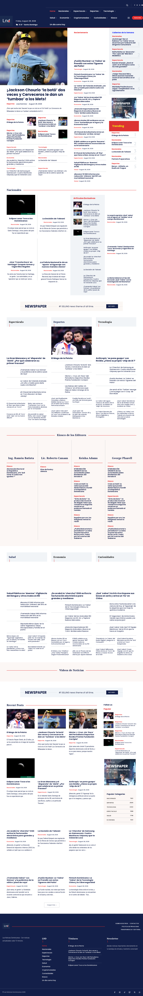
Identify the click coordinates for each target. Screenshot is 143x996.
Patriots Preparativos (121, 159)
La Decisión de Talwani (47, 160)
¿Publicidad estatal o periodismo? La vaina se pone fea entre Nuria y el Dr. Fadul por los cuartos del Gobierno (83, 533)
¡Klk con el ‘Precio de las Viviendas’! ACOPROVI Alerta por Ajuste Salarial (82, 653)
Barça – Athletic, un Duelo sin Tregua (120, 167)
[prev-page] (57, 85)
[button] (127, 5)
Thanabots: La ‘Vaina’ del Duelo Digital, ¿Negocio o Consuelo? (105, 640)
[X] (139, 5)
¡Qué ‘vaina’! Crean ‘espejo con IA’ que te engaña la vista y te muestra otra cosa (125, 652)
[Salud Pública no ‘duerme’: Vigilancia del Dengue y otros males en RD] (27, 576)
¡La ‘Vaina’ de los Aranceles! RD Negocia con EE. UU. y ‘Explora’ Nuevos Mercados (88, 99)
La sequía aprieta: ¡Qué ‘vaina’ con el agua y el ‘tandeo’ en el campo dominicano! (120, 217)
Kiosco (9, 466)
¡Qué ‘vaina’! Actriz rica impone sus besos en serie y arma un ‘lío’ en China (115, 596)
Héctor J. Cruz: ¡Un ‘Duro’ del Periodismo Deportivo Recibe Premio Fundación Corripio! (16, 137)
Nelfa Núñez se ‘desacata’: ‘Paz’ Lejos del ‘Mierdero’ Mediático (123, 54)
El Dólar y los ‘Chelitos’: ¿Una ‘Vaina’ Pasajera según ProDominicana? (60, 653)
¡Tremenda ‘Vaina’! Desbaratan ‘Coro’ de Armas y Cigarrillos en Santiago (120, 249)
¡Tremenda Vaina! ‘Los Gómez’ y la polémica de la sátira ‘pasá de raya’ (52, 173)
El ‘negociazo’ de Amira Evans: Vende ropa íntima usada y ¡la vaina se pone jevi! (122, 618)
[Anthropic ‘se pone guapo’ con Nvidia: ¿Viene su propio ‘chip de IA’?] (77, 250)
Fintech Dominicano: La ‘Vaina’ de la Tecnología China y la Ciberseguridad (89, 76)
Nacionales (43, 131)
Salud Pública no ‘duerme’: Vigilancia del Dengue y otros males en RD (90, 164)
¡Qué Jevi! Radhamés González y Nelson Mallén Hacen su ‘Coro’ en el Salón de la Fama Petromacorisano (60, 401)
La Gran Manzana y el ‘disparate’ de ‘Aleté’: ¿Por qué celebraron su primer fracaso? (20, 152)
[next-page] (62, 85)
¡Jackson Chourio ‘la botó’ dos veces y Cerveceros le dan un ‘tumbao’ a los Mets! (36, 94)
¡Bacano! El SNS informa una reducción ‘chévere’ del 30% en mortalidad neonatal (87, 176)
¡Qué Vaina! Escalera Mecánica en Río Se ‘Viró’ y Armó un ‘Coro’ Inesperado (126, 641)
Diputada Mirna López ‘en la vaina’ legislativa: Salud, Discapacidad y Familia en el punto (32, 626)
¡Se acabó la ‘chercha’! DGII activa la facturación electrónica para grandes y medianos (21, 162)
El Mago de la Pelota (15, 122)
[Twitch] (130, 992)
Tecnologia (42, 147)
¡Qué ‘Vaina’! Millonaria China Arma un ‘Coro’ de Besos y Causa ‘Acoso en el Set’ (105, 652)
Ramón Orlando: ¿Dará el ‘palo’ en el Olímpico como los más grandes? (123, 65)
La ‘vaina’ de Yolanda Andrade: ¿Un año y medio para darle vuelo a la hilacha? (90, 88)
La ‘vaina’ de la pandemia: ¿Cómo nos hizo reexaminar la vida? (16, 648)
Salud (76, 169)
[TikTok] (125, 992)
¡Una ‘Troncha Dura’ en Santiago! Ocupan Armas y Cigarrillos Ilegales (21, 264)
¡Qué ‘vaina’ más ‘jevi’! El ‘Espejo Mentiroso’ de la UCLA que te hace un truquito (123, 629)
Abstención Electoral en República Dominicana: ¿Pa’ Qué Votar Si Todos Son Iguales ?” (16, 473)
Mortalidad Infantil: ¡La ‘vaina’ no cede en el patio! (36, 648)
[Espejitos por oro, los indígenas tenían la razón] (98, 518)
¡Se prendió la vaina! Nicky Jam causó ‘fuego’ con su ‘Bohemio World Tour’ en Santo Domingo (37, 416)
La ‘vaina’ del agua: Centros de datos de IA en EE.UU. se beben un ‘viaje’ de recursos (105, 403)
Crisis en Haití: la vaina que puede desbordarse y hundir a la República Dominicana (83, 488)
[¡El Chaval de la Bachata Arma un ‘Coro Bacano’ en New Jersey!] (13, 394)
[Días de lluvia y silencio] (64, 469)
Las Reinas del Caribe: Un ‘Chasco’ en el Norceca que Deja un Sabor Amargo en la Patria (77, 389)
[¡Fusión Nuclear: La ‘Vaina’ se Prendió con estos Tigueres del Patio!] (90, 47)
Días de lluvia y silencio (46, 470)
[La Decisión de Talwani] (53, 205)
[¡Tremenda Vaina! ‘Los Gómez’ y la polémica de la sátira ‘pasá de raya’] (77, 289)
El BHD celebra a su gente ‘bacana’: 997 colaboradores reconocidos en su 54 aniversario (89, 143)
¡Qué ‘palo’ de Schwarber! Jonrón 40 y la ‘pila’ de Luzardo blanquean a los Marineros (82, 414)
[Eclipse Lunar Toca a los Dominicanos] (63, 134)
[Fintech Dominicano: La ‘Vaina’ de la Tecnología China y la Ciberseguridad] (57, 607)
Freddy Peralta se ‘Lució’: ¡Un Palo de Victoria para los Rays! (82, 400)
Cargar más (51, 905)
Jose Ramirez (21, 104)
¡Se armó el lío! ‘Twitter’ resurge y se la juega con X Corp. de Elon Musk (123, 391)
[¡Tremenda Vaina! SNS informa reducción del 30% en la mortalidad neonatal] (13, 615)
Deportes (11, 104)
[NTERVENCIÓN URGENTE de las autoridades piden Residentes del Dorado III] (98, 469)
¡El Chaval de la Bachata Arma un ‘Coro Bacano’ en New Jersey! (89, 133)
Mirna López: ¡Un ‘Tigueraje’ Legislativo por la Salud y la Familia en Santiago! (16, 638)
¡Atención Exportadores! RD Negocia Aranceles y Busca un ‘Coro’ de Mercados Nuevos (87, 111)
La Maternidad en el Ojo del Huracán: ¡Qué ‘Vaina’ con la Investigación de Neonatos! (119, 280)
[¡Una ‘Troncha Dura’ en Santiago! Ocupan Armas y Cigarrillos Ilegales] (21, 248)
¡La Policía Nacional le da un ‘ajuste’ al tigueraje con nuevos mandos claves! (54, 264)
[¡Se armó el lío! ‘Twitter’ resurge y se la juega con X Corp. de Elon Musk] (102, 391)
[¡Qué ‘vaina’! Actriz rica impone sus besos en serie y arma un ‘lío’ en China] (116, 576)
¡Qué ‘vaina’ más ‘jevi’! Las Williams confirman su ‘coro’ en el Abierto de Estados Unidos (60, 413)
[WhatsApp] (140, 992)
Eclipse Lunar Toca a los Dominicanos (46, 135)
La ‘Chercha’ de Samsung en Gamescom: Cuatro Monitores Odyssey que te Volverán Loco (19, 173)
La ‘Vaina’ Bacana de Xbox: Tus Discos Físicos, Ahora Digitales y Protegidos (105, 414)
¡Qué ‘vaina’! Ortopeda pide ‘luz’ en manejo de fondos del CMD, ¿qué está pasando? (36, 638)
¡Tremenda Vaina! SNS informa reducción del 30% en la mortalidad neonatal (33, 615)
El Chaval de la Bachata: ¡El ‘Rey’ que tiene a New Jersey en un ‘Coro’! (90, 154)
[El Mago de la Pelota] (31, 121)
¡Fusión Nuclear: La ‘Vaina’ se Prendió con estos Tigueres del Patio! (89, 63)
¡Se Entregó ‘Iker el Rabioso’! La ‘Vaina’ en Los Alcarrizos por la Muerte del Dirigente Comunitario (124, 42)
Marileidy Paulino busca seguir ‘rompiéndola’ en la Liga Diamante (123, 89)
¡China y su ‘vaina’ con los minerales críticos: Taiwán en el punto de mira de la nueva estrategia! (125, 415)
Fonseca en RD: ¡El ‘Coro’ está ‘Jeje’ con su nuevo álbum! (16, 416)
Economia (10, 157)
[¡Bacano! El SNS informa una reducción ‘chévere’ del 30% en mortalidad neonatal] (13, 604)
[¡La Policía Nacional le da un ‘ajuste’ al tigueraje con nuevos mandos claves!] (53, 249)
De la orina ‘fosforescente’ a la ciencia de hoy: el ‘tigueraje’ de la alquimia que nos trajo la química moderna (123, 607)
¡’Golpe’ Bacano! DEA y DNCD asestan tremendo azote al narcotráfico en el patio (123, 77)
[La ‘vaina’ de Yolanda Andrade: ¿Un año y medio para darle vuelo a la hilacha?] (13, 383)
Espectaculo (11, 147)
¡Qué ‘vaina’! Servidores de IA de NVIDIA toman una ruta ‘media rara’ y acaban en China (126, 403)
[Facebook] (134, 5)
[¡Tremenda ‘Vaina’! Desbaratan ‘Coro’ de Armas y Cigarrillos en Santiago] (121, 235)
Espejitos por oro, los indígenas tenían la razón (82, 520)
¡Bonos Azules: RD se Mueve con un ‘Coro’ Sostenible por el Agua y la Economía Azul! (89, 122)
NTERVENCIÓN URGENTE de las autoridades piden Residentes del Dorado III (82, 473)
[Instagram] (137, 5)
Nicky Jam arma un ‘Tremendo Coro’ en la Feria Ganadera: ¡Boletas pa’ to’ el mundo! (37, 406)
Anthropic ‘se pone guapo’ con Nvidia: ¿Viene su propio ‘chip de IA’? (51, 152)
